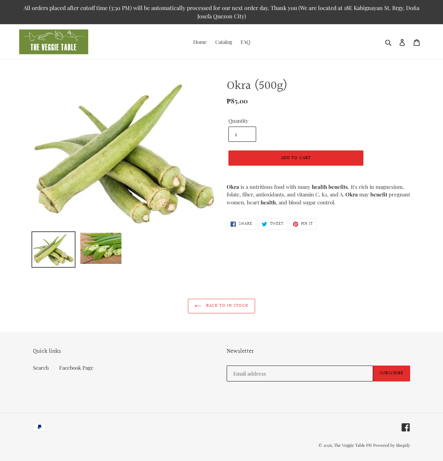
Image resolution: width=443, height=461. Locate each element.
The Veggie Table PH (353, 445)
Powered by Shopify (391, 445)
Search (41, 367)
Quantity (238, 120)
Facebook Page (76, 367)
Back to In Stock (227, 305)
